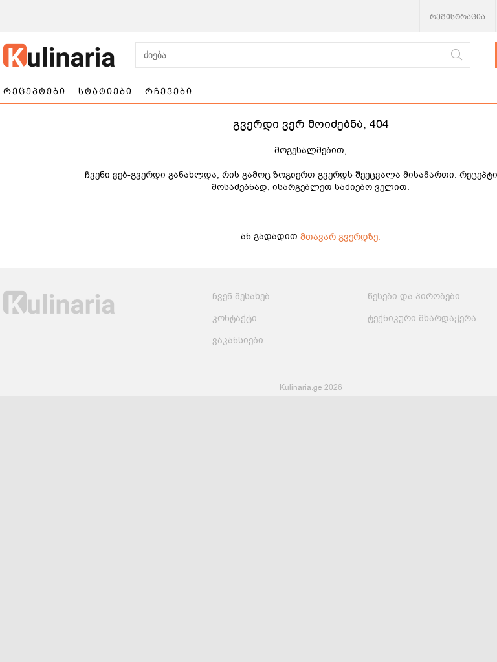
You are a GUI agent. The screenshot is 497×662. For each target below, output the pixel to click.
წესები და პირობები (414, 296)
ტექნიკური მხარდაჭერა (422, 318)
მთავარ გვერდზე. (340, 237)
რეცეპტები (34, 91)
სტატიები (105, 91)
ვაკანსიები (237, 340)
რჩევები (169, 91)
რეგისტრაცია (457, 16)
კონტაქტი (234, 318)
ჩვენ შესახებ (241, 296)
